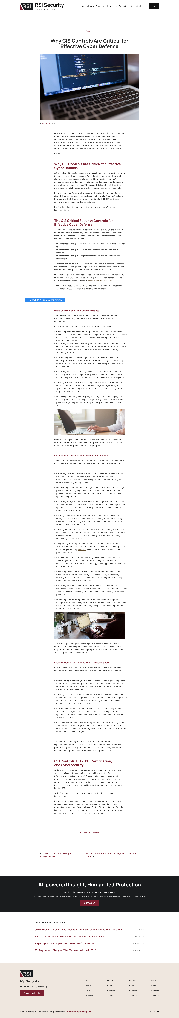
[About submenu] (93, 6)
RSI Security (49, 4)
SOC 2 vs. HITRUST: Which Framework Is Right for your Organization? (70, 936)
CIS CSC (89, 31)
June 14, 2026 (139, 936)
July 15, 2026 (139, 929)
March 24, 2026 (138, 950)
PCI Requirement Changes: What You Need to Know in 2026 (65, 950)
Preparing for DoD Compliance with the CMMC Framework (64, 943)
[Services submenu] (104, 6)
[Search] (154, 6)
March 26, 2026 (138, 943)
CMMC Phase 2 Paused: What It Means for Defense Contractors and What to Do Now (78, 929)
